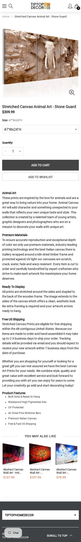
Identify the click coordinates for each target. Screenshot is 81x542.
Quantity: (7, 142)
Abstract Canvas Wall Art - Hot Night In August (13, 471)
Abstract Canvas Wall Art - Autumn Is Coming (66, 471)
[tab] (40, 515)
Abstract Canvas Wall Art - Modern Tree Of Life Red (40, 471)
